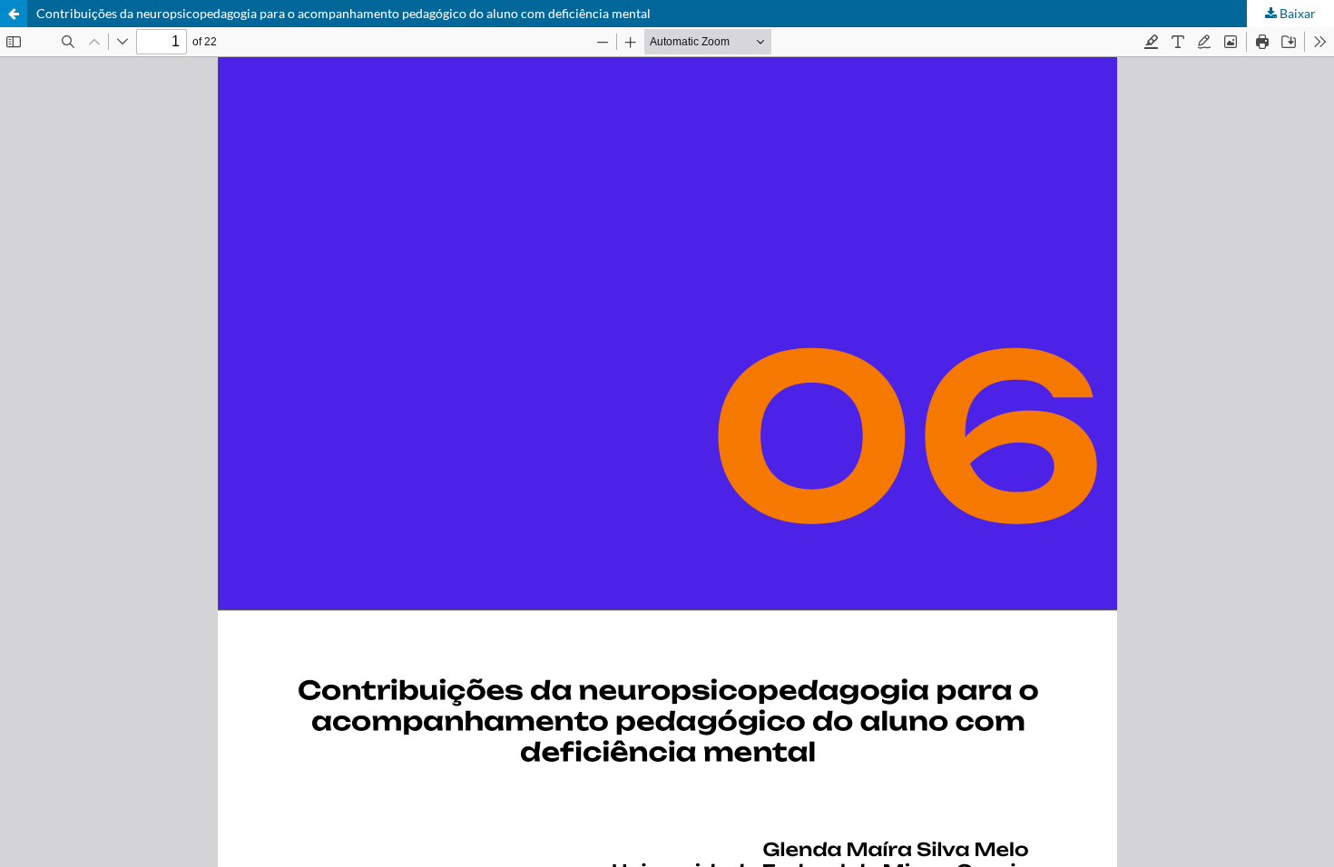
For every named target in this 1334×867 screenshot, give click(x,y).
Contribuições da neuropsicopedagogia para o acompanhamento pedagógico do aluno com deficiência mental (343, 13)
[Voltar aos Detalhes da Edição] (13, 13)
